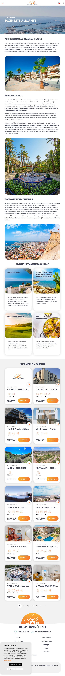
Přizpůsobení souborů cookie (15, 669)
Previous (6, 377)
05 (37, 606)
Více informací (7, 660)
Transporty (32, 655)
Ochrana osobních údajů (48, 665)
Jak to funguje (19, 641)
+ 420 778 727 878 (23, 632)
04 (32, 606)
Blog (46, 648)
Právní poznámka (32, 665)
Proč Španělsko (46, 641)
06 (41, 606)
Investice (46, 651)
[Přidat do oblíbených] (29, 384)
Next (30, 377)
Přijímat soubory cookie (15, 664)
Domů (19, 638)
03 (28, 606)
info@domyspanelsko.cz (43, 632)
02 (24, 606)
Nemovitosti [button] (46, 638)
